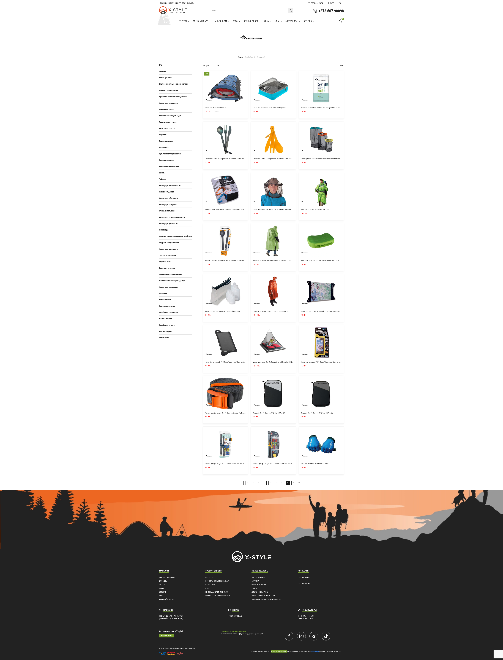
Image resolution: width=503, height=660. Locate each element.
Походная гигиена (166, 141)
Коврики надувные (166, 160)
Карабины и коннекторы (168, 312)
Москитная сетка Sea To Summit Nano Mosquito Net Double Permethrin (279, 362)
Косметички (163, 147)
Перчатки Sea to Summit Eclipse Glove (315, 464)
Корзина (255, 581)
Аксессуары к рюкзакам (168, 287)
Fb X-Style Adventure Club (216, 592)
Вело (235, 21)
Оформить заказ (259, 585)
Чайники (162, 179)
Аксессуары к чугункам (168, 204)
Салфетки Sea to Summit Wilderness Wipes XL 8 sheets (320, 108)
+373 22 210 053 (304, 584)
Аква (266, 21)
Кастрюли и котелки (167, 306)
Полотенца (163, 230)
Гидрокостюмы (165, 262)
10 (293, 483)
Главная (240, 57)
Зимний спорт (251, 21)
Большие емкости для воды (170, 116)
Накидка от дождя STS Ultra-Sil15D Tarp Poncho (270, 311)
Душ (160, 65)
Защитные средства (167, 268)
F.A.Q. (207, 588)
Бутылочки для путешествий (170, 154)
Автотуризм (291, 21)
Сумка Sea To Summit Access (215, 108)
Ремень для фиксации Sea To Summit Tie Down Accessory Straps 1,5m (230, 464)
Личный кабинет (259, 577)
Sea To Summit (250, 57)
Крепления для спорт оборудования (173, 97)
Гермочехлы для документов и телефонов (175, 236)
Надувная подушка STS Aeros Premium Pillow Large (320, 260)
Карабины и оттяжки (167, 325)
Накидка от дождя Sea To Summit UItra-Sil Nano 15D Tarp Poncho (277, 260)
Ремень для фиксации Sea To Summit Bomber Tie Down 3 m (226, 413)
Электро (308, 21)
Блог (183, 3)
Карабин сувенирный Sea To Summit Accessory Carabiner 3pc (227, 210)
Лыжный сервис (166, 599)
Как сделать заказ (167, 577)
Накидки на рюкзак (166, 109)
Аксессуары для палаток (168, 249)
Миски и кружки (165, 319)
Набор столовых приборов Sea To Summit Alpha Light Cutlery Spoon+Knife (232, 260)
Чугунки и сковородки (167, 255)
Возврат (162, 592)
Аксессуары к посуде (167, 128)
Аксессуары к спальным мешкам (172, 217)
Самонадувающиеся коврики (170, 274)
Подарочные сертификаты (263, 596)
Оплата (162, 585)
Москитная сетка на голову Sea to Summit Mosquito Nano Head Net (278, 210)
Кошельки (163, 293)
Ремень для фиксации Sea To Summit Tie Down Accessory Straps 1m (278, 464)
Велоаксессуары (165, 331)
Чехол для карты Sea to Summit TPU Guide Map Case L (321, 311)
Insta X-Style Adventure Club (217, 596)
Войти (254, 588)
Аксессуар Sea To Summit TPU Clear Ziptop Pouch (223, 311)
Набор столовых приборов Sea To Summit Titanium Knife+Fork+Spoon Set (232, 159)
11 (299, 483)
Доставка (163, 581)
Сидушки (162, 71)
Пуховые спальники (166, 211)
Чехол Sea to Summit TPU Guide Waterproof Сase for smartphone (324, 362)
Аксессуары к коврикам (168, 103)
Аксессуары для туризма (168, 223)
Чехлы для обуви (165, 78)
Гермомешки (164, 338)
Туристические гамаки (167, 122)
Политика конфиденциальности (266, 599)
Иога (277, 21)
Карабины (163, 135)
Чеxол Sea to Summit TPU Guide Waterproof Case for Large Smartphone (230, 362)
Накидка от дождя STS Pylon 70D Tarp (315, 210)
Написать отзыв (166, 636)
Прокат (178, 3)
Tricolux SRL (178, 648)
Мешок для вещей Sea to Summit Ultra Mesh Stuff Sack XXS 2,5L (324, 159)
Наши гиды (210, 585)
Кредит (162, 588)
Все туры (209, 577)
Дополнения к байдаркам (169, 166)
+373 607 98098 (304, 577)
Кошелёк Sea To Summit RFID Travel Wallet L (317, 413)
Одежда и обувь (201, 21)
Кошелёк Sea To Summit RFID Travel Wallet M (269, 413)
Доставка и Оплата (167, 3)
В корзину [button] (245, 74)
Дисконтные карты (260, 592)
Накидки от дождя (166, 192)
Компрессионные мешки (168, 90)
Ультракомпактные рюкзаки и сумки (173, 84)
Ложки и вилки (165, 300)
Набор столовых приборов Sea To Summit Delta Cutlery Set (274, 159)
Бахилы (162, 173)
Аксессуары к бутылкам (168, 198)
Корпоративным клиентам (217, 581)
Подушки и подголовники (169, 243)
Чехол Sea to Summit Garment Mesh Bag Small (269, 108)
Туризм (183, 21)
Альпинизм (221, 21)
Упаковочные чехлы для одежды (172, 281)
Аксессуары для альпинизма (170, 185)
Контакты (190, 3)
